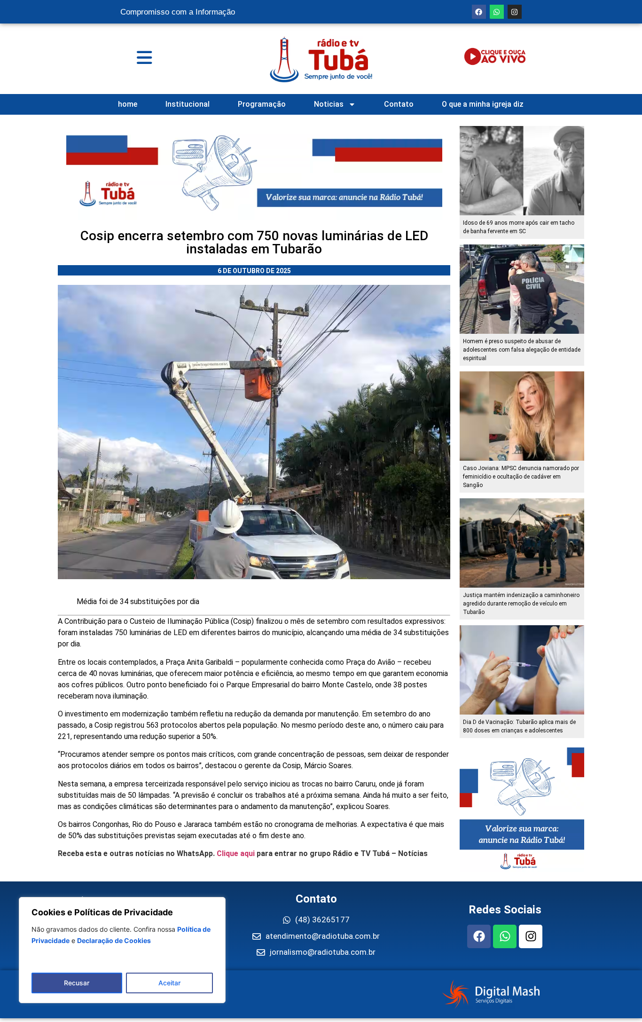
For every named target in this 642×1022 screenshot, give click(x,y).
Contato (399, 104)
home (127, 104)
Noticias (329, 104)
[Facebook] (479, 12)
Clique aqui (236, 853)
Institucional (187, 104)
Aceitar (169, 983)
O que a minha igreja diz (483, 104)
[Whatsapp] (497, 12)
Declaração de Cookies (114, 940)
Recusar (76, 983)
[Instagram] (515, 12)
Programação (262, 104)
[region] (122, 950)
